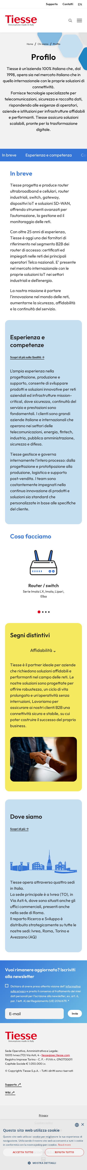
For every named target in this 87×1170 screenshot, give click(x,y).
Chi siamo (43, 43)
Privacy (43, 1115)
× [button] (82, 1124)
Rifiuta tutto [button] (64, 1152)
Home (30, 43)
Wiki (8, 1092)
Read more (64, 1144)
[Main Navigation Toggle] (79, 21)
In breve (9, 154)
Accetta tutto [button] (23, 1152)
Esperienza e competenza (48, 154)
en (80, 4)
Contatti (68, 4)
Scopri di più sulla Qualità (25, 357)
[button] (39, 611)
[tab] (41, 650)
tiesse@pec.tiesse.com (55, 1055)
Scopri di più (17, 829)
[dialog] (43, 1145)
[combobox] (77, 1125)
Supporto (52, 4)
